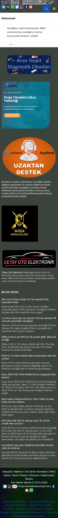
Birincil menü (54, 9)
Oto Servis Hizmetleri (36, 472)
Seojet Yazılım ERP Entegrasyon (27, 512)
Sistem (7, 475)
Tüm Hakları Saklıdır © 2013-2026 (29, 482)
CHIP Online (11, 292)
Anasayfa (7, 472)
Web (51, 472)
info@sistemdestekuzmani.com (34, 486)
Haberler (18, 472)
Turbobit (48, 509)
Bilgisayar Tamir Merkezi (29, 509)
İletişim (29, 479)
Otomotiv (34, 475)
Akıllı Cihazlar (19, 475)
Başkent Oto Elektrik (40, 505)
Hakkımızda (47, 475)
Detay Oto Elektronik (12, 273)
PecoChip (9, 509)
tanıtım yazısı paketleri (15, 502)
